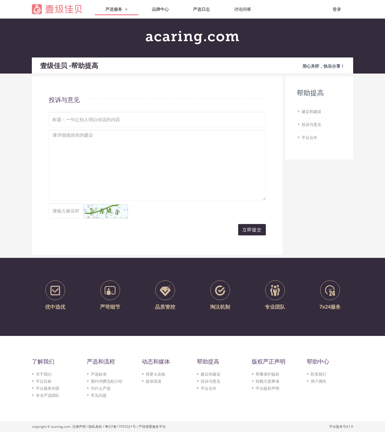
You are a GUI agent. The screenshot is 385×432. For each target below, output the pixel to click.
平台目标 (44, 381)
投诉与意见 (210, 381)
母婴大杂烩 (155, 374)
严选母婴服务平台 (152, 426)
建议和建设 (210, 374)
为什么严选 (100, 388)
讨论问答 (242, 9)
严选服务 (114, 9)
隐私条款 (95, 426)
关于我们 (44, 374)
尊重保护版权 (267, 374)
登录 (337, 9)
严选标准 (99, 374)
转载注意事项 (267, 381)
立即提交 (252, 230)
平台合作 (208, 388)
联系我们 (318, 374)
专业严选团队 (47, 395)
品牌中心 (160, 9)
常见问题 (99, 395)
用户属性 (318, 381)
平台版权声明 (267, 388)
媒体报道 (153, 381)
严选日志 (201, 9)
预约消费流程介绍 (106, 381)
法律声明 (79, 426)
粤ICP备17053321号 (120, 426)
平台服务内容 (47, 388)
